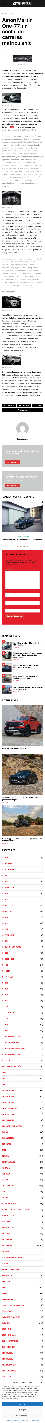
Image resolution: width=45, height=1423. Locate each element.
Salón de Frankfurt (11, 1317)
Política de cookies (12, 1420)
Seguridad (7, 1329)
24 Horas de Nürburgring (13, 1049)
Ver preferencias (22, 1416)
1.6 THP (5, 995)
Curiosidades (8, 1120)
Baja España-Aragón (11, 1066)
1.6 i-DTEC (6, 971)
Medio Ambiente (9, 1204)
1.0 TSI (5, 881)
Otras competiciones (12, 1257)
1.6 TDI (5, 989)
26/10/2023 (16, 680)
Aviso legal (35, 1420)
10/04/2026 (16, 659)
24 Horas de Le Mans (11, 1043)
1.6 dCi (5, 953)
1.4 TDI (5, 917)
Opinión (5, 1252)
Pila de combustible (11, 1269)
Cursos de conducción (12, 1126)
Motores (6, 1222)
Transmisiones (9, 1365)
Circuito (6, 1078)
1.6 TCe (5, 983)
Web (6, 608)
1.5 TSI (5, 941)
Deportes (6, 1144)
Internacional (8, 1186)
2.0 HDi (5, 1019)
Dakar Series (8, 1138)
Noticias (18, 536)
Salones (6, 1323)
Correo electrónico (12, 600)
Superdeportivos (10, 1341)
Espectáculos (8, 1162)
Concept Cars (8, 1102)
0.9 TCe (5, 858)
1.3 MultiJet (7, 905)
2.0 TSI (5, 1031)
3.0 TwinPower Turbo (11, 1055)
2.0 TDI (5, 1025)
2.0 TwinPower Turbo (11, 1037)
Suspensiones (8, 1347)
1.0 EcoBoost (8, 870)
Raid (4, 1287)
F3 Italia (6, 1168)
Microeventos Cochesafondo (16, 1210)
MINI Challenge (9, 1216)
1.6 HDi (5, 965)
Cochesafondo (15, 49)
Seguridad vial (9, 1335)
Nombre (8, 592)
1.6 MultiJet (7, 977)
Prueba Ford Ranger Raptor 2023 (15, 748)
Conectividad (8, 1114)
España (5, 1156)
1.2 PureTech (8, 887)
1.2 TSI (5, 899)
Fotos (5, 1180)
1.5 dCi (5, 929)
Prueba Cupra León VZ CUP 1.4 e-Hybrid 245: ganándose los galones (20, 799)
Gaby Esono (18, 543)
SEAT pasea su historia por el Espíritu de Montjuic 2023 (28, 688)
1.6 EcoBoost (8, 959)
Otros (5, 1263)
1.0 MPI (5, 875)
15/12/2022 (5, 751)
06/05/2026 (27, 543)
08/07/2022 (5, 843)
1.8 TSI (5, 1001)
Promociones (8, 1275)
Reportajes (7, 1311)
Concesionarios (9, 1108)
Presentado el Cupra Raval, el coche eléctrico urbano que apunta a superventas (27, 655)
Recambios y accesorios (13, 1305)
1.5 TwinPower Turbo (11, 947)
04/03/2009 (8, 457)
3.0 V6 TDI (6, 1061)
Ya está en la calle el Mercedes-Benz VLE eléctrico (22, 540)
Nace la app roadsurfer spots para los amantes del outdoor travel (22, 840)
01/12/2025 (16, 669)
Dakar (5, 1132)
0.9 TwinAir (7, 864)
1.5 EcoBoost (8, 935)
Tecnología (7, 1353)
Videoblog (6, 1377)
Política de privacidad (25, 1420)
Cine (4, 1072)
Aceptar (22, 1404)
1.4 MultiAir (7, 911)
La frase (6, 1198)
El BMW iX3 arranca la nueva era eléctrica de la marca (26, 666)
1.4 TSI (5, 923)
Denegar (22, 1410)
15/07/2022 (5, 802)
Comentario (9, 569)
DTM (12, 127)
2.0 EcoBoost (8, 1013)
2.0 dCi (5, 1007)
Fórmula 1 (7, 1174)
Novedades (8, 449)
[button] (42, 1383)
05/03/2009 (5, 49)
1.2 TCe (5, 893)
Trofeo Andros (9, 1371)
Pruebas (6, 1281)
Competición (8, 1090)
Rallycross (7, 1299)
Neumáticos (7, 1228)
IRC (3, 1192)
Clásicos (6, 1084)
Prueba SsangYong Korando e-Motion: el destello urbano (25, 677)
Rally (4, 1293)
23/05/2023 (16, 691)
